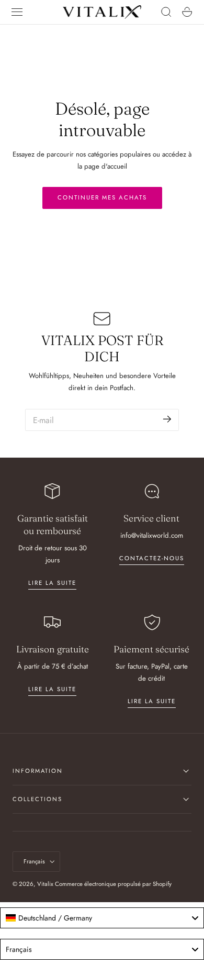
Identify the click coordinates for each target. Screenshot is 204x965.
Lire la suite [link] (52, 583)
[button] (17, 12)
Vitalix (45, 884)
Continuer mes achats (102, 197)
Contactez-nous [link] (151, 558)
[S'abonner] (167, 419)
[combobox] (102, 917)
